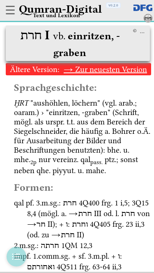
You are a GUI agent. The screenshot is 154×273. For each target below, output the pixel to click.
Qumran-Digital (60, 9)
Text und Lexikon (56, 15)
